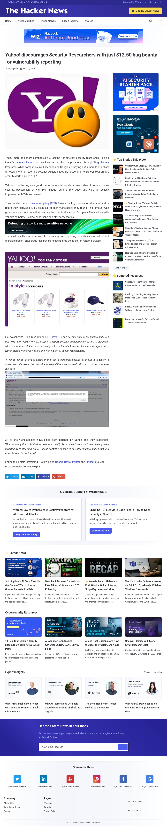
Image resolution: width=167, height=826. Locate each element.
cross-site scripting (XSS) (41, 203)
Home (8, 21)
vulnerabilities (24, 162)
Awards (89, 21)
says (54, 337)
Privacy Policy (50, 811)
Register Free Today (26, 534)
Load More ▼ (121, 268)
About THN (9, 803)
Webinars (48, 803)
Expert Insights (70, 21)
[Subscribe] (123, 747)
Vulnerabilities (26, 21)
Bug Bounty (101, 162)
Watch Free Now (100, 530)
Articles (158, 672)
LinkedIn (91, 462)
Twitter (76, 462)
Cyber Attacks (48, 21)
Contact (7, 811)
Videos (147, 672)
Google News (63, 462)
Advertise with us (12, 807)
